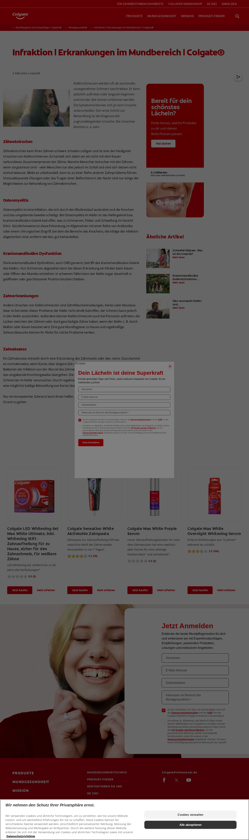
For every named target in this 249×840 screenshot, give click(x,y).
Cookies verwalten (190, 814)
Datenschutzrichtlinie (20, 836)
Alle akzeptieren (190, 824)
